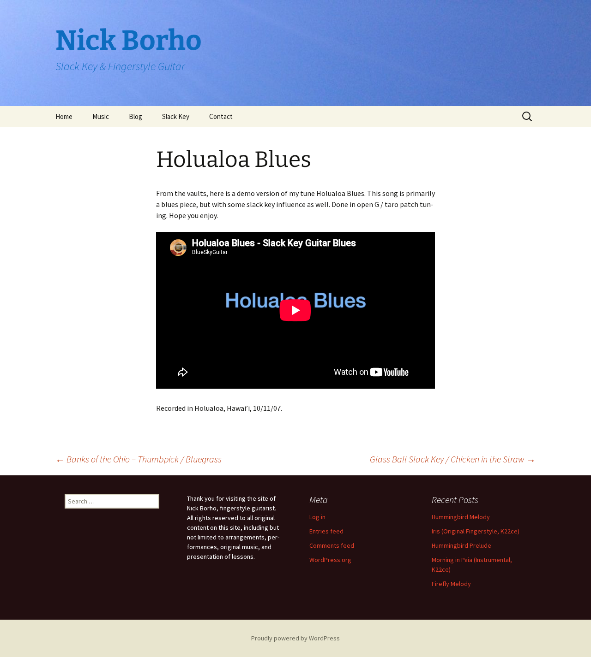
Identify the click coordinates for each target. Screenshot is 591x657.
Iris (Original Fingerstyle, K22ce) (475, 531)
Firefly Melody (451, 584)
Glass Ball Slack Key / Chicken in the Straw (453, 459)
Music (100, 116)
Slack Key (175, 116)
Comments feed (331, 545)
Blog (135, 116)
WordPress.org (330, 560)
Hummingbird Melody (461, 517)
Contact (221, 116)
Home (63, 116)
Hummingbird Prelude (461, 545)
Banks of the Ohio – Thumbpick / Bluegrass (138, 459)
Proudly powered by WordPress (295, 638)
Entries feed (326, 531)
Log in (317, 517)
